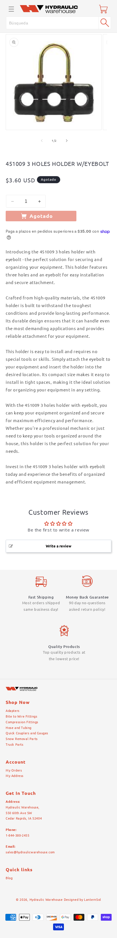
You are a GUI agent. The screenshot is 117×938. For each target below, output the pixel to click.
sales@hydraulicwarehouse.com (30, 852)
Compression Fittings (22, 722)
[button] (11, 9)
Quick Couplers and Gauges (27, 733)
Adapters (13, 710)
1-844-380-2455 (17, 835)
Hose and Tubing (19, 727)
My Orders (14, 770)
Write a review (58, 546)
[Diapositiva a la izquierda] (41, 140)
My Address (15, 776)
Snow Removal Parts (22, 739)
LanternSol (92, 899)
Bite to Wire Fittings (21, 716)
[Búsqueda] (105, 22)
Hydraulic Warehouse (46, 899)
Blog (9, 878)
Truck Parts (15, 744)
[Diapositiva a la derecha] (66, 140)
